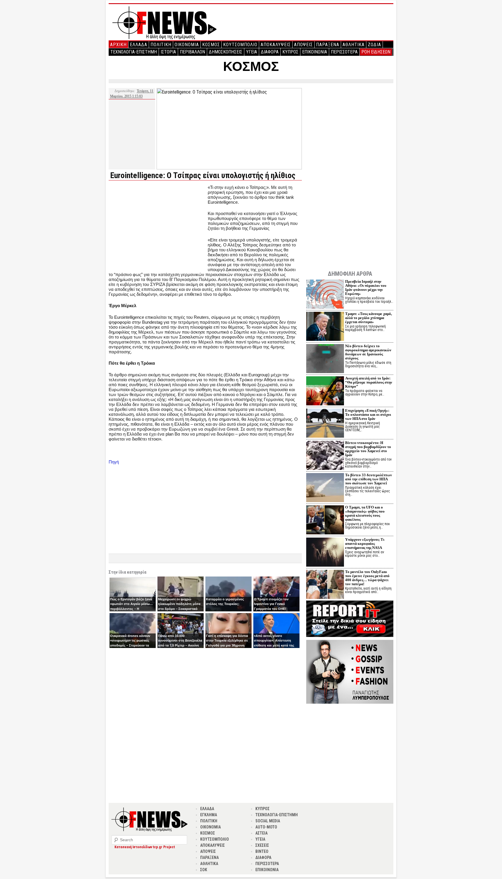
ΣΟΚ (203, 869)
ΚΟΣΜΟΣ (211, 44)
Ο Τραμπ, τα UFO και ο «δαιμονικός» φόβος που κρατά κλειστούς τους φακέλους (365, 513)
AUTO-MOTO (266, 827)
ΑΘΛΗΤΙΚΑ (354, 44)
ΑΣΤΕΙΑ (261, 833)
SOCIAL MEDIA (267, 821)
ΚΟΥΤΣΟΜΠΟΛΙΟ (240, 44)
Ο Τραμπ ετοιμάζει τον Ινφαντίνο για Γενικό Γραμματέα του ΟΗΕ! (271, 604)
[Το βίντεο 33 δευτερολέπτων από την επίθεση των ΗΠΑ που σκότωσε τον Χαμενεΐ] (325, 488)
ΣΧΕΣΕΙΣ (262, 845)
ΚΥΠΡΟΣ (290, 52)
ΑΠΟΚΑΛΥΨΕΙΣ (276, 44)
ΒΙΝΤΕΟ (261, 851)
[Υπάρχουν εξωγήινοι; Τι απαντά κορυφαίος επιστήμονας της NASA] (325, 553)
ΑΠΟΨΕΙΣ (303, 44)
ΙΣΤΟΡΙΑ (168, 52)
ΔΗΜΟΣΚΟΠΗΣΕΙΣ (225, 52)
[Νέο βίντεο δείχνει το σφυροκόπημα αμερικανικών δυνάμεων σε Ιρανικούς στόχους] (325, 359)
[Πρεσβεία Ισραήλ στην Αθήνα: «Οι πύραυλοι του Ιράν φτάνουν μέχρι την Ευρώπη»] (325, 295)
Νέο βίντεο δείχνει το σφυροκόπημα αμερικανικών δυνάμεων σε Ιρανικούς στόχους (368, 352)
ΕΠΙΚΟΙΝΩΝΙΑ (314, 52)
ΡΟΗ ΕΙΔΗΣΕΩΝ (375, 52)
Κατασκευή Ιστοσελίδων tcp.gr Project (144, 847)
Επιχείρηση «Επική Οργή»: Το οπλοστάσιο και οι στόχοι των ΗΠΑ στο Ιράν (368, 414)
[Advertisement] (157, 225)
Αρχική (118, 44)
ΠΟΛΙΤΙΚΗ (160, 44)
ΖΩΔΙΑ (374, 44)
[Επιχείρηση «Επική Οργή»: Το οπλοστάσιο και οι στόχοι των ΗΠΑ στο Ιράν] (325, 424)
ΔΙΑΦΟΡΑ (270, 52)
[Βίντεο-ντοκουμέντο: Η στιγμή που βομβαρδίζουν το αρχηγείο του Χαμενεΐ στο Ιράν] (325, 456)
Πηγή (114, 461)
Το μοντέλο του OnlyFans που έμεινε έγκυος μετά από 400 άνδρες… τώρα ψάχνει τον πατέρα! (367, 578)
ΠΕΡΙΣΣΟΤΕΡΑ (344, 52)
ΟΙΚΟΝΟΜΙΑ (187, 44)
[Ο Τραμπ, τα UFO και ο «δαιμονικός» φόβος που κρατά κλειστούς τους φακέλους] (325, 520)
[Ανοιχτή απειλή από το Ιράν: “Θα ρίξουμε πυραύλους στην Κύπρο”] (325, 391)
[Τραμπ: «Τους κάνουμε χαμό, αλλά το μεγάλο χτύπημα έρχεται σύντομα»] (325, 327)
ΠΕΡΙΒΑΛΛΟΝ (192, 52)
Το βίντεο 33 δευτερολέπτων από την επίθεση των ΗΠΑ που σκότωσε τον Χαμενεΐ (368, 479)
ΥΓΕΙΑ (251, 52)
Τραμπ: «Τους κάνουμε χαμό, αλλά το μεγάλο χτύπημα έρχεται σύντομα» (368, 318)
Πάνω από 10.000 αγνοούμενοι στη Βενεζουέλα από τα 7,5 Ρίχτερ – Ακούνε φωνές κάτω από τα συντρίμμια (180, 645)
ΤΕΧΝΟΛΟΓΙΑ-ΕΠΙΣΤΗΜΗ (133, 52)
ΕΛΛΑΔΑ (138, 44)
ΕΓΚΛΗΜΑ (208, 814)
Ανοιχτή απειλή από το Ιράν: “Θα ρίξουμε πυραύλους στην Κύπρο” (368, 382)
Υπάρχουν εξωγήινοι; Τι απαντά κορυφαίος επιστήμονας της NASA (364, 543)
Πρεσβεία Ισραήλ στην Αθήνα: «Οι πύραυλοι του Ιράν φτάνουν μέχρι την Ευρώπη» (365, 287)
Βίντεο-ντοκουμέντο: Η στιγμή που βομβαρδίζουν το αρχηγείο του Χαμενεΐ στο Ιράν (368, 449)
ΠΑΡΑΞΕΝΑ (327, 44)
